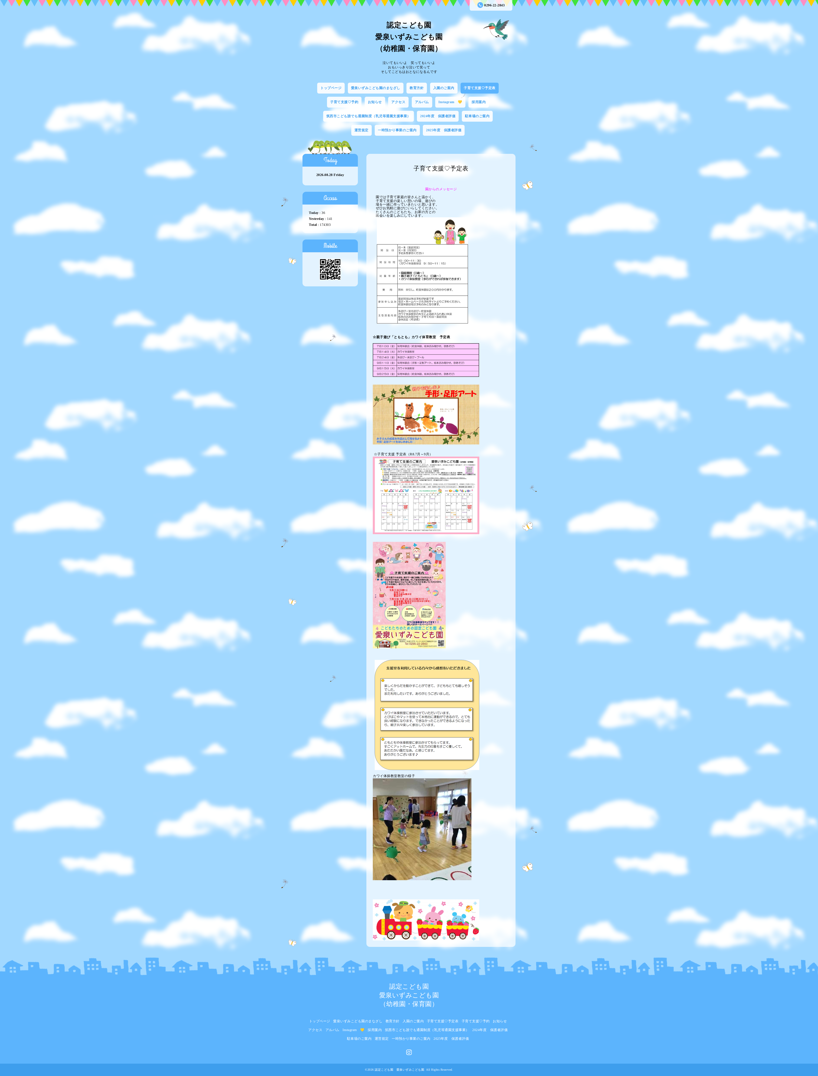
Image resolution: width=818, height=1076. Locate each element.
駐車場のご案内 (477, 116)
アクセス (398, 102)
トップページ (330, 88)
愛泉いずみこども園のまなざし (375, 88)
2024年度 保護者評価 (437, 116)
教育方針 (417, 88)
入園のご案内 (443, 88)
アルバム (422, 102)
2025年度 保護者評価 (443, 130)
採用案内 (479, 102)
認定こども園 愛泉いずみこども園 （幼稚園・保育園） (409, 36)
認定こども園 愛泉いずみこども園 (399, 1069)
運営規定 (361, 130)
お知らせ (375, 102)
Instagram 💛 (450, 102)
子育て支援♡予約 (344, 102)
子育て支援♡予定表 (479, 88)
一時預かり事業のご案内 (397, 130)
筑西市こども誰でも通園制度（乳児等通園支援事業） (368, 116)
